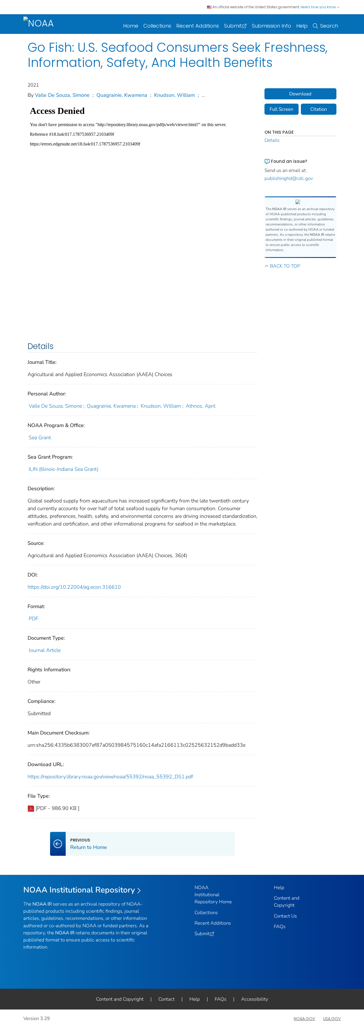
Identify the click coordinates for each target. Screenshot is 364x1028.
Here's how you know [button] (319, 7)
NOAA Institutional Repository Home (213, 894)
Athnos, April (201, 406)
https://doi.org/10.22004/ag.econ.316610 (74, 587)
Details (272, 140)
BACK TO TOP (285, 266)
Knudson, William (174, 95)
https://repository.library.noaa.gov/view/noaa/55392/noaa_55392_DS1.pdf (110, 776)
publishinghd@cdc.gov (288, 178)
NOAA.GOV (304, 1018)
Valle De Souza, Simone (62, 95)
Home (130, 25)
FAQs (280, 926)
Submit (233, 25)
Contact (166, 999)
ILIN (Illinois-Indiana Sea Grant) (63, 469)
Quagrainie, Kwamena (121, 95)
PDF (33, 618)
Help (302, 25)
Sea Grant (40, 437)
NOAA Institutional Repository (79, 890)
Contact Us (285, 916)
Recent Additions (197, 25)
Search (329, 25)
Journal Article (45, 650)
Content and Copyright (120, 999)
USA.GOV (332, 1018)
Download (300, 94)
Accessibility (254, 999)
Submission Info (271, 25)
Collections (157, 25)
